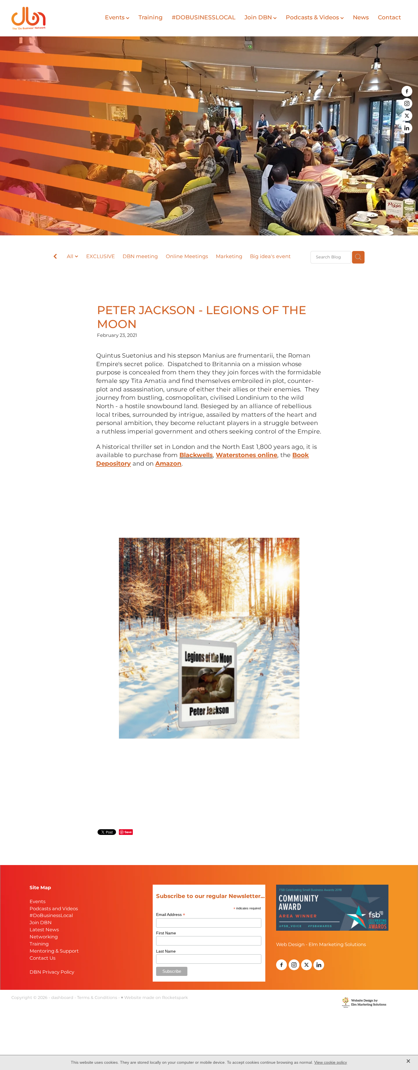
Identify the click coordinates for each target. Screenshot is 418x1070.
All (71, 256)
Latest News (44, 930)
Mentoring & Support (54, 951)
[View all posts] (55, 258)
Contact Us (42, 958)
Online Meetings (187, 257)
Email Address (170, 914)
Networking (44, 937)
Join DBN (259, 17)
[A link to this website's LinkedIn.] (407, 128)
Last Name (166, 951)
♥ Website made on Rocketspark (154, 997)
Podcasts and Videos (54, 909)
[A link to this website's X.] (407, 115)
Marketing (229, 257)
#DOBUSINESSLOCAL (203, 17)
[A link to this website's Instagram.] (407, 103)
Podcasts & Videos (313, 17)
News (361, 17)
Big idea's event (270, 257)
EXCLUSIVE (100, 257)
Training (150, 17)
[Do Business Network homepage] (50, 18)
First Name (166, 933)
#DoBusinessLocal (51, 916)
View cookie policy (330, 1062)
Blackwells (196, 455)
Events (115, 17)
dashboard (62, 997)
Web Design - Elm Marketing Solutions (321, 945)
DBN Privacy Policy (52, 972)
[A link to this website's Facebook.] (407, 91)
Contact (389, 17)
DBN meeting (140, 257)
